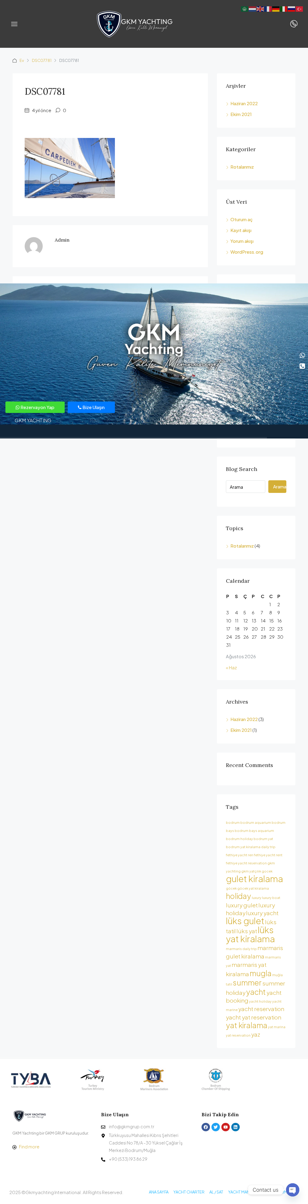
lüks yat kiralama (250, 934)
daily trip (268, 847)
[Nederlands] (253, 8)
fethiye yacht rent (268, 855)
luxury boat (271, 898)
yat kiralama (246, 1025)
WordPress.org (246, 252)
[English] (260, 8)
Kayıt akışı (240, 230)
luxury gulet (242, 905)
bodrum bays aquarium (254, 831)
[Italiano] (284, 8)
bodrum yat (263, 839)
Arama (279, 486)
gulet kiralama (254, 878)
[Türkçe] (299, 8)
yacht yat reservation (253, 1017)
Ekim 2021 (241, 114)
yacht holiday (260, 1001)
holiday (238, 895)
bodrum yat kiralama (243, 847)
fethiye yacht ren (239, 855)
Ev (22, 60)
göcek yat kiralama (253, 888)
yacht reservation (261, 1008)
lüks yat (246, 930)
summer (247, 982)
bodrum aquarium (255, 822)
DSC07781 (41, 60)
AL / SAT (216, 1192)
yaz (255, 1034)
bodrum (233, 822)
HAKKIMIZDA (284, 1192)
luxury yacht (262, 912)
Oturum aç (241, 219)
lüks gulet (245, 920)
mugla (261, 973)
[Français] (268, 8)
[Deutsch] (276, 8)
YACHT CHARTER (189, 1192)
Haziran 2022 (244, 103)
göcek (231, 888)
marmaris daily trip (241, 949)
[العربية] (245, 8)
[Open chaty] (292, 1189)
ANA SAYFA (158, 1192)
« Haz (231, 667)
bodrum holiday (239, 839)
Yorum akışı (242, 241)
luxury (256, 898)
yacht (256, 991)
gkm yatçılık (251, 871)
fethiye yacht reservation (246, 863)
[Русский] (292, 8)
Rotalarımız (242, 167)
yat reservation (238, 1035)
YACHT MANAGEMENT (248, 1192)
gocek (267, 871)
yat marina (276, 1027)
